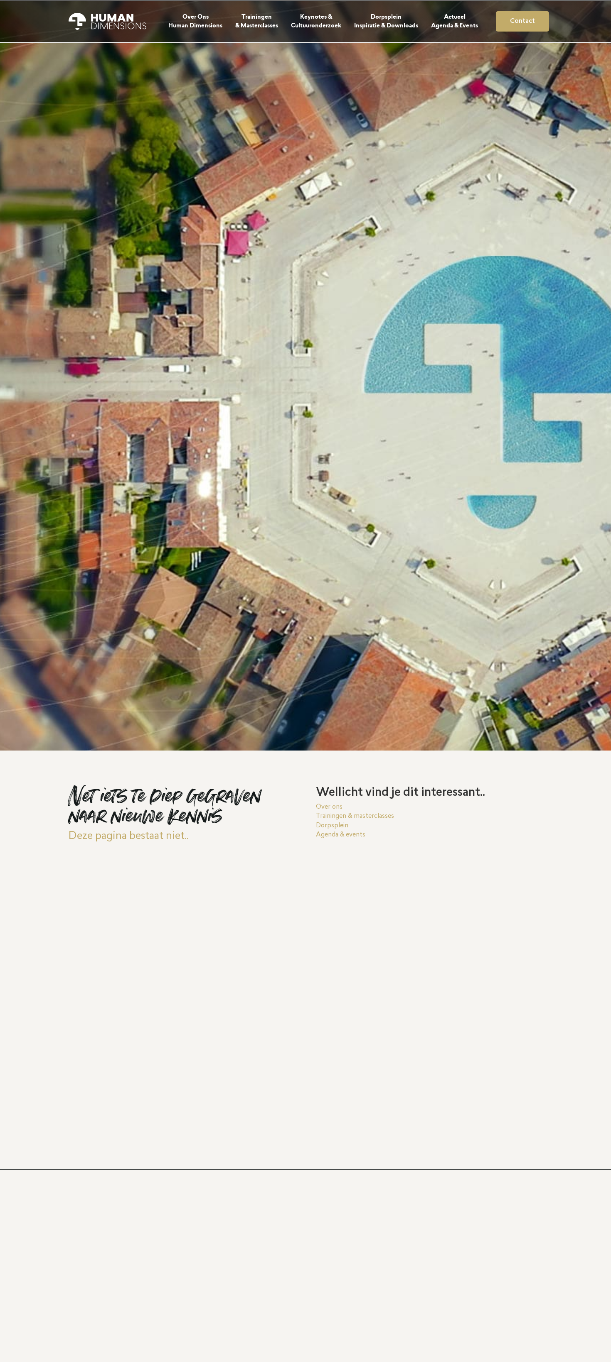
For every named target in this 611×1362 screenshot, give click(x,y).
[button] (200, 21)
